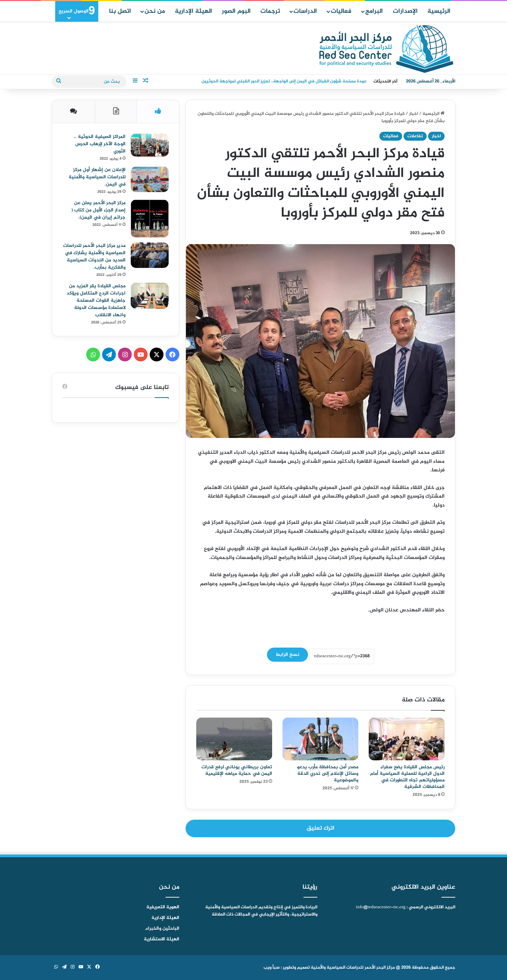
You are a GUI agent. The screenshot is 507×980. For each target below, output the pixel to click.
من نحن (155, 11)
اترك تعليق (320, 828)
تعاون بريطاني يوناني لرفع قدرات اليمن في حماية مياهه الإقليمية (236, 770)
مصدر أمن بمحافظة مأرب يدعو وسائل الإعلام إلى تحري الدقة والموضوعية (327, 773)
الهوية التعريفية (162, 907)
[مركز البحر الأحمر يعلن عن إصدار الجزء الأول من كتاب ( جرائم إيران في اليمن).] (150, 219)
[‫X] (156, 354)
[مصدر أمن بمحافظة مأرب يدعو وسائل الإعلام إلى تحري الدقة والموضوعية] (320, 739)
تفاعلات (415, 136)
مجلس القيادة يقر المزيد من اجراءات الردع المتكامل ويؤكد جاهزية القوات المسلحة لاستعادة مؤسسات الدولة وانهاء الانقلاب (96, 300)
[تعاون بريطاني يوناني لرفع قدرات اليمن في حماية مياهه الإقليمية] (234, 739)
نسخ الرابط (287, 655)
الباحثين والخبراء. (162, 928)
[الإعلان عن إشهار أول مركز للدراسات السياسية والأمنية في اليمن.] (150, 179)
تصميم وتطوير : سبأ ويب (287, 967)
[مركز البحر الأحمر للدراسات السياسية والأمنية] (386, 48)
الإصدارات (405, 11)
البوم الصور (236, 11)
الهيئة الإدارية (193, 11)
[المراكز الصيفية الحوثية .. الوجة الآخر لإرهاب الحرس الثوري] (150, 145)
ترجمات (270, 11)
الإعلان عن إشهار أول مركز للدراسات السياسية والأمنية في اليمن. (97, 177)
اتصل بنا (120, 11)
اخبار (413, 114)
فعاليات (341, 11)
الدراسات (305, 11)
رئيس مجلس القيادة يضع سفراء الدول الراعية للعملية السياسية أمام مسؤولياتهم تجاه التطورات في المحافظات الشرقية (407, 777)
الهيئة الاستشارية (161, 939)
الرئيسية (438, 11)
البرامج (374, 11)
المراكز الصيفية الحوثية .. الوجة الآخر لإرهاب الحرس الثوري (100, 144)
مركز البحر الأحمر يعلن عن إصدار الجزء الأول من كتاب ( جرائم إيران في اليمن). (98, 210)
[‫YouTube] (141, 354)
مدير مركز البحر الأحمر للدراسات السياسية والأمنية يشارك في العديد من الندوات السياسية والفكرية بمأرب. (94, 256)
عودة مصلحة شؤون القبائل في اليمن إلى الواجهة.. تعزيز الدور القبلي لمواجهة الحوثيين (284, 81)
